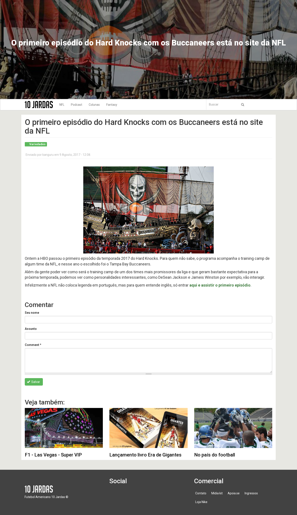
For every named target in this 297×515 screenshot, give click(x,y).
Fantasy (111, 104)
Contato (200, 493)
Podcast (76, 104)
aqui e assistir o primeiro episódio (219, 285)
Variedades (37, 144)
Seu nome (32, 312)
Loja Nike (201, 502)
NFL (61, 104)
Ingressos (251, 493)
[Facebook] (115, 495)
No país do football (214, 455)
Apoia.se (234, 493)
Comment (33, 345)
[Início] (40, 104)
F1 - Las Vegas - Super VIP (53, 455)
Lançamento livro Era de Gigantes (145, 455)
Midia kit (217, 493)
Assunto (31, 328)
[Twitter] (127, 495)
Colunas (94, 104)
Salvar (35, 382)
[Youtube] (140, 495)
